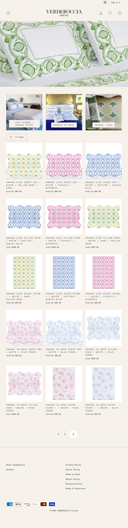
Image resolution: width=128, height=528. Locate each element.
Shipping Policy (74, 484)
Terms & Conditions (75, 488)
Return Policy (73, 479)
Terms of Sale (73, 474)
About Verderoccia (15, 465)
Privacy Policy (73, 465)
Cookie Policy (73, 469)
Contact (10, 469)
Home (63, 47)
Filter (19, 137)
